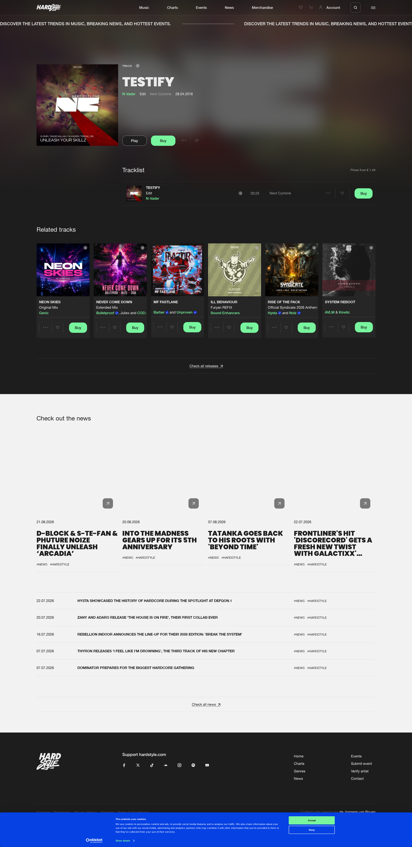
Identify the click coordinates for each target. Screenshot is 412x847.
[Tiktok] (152, 765)
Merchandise (262, 7)
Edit (149, 193)
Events (201, 7)
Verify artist (360, 771)
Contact (357, 778)
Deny (312, 829)
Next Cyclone (160, 94)
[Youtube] (207, 765)
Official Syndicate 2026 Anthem (293, 307)
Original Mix (48, 307)
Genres (299, 771)
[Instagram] (179, 765)
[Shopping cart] (311, 7)
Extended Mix (107, 307)
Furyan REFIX (221, 307)
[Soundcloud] (165, 765)
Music (144, 7)
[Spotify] (193, 765)
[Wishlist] (301, 7)
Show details (123, 840)
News (229, 7)
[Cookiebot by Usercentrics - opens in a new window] (94, 840)
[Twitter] (138, 765)
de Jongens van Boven (357, 812)
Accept (312, 820)
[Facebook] (124, 765)
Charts (172, 7)
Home (299, 756)
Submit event (361, 763)
